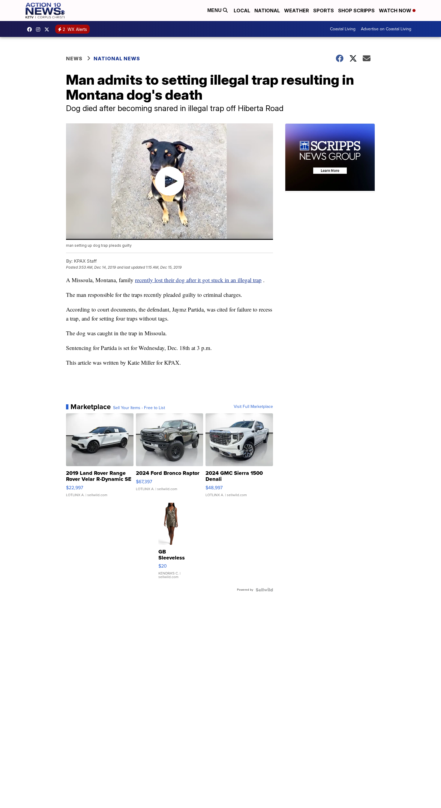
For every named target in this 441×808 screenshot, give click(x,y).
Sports (323, 11)
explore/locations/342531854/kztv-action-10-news (39, 29)
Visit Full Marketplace (253, 407)
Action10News (48, 29)
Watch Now (395, 11)
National (267, 11)
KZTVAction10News (31, 29)
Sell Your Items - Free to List (139, 408)
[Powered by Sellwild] (264, 590)
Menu (215, 10)
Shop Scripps (356, 11)
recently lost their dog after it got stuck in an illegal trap (198, 280)
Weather (296, 11)
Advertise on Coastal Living (386, 29)
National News (117, 59)
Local (242, 11)
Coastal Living (343, 29)
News (74, 59)
